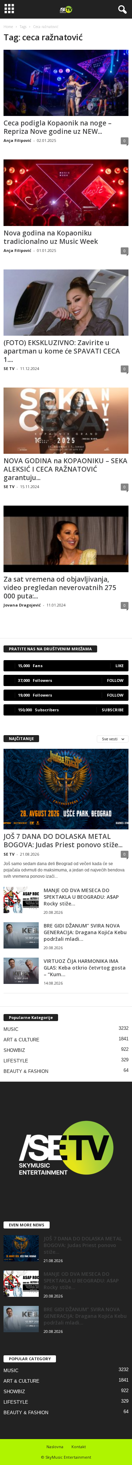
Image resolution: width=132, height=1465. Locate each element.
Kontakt (78, 1446)
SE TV (9, 368)
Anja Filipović (17, 140)
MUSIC (11, 1029)
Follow (115, 680)
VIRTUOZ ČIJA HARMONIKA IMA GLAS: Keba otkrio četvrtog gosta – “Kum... (85, 968)
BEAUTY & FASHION (26, 1071)
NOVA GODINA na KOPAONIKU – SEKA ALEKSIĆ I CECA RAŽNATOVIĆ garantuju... (65, 469)
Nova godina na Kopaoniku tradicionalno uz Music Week (51, 237)
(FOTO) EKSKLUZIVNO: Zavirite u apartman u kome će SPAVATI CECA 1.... (62, 351)
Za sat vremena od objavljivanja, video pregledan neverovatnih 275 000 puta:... (60, 588)
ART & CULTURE (21, 1039)
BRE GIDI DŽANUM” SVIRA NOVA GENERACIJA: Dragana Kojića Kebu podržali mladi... (85, 932)
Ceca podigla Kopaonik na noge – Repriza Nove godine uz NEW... (58, 127)
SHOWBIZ (14, 1050)
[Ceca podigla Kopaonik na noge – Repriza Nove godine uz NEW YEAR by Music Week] (66, 83)
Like (119, 665)
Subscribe (113, 709)
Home (8, 26)
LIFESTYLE (16, 1060)
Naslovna (54, 1446)
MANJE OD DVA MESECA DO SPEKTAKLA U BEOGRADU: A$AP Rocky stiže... (81, 897)
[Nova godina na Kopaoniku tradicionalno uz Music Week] (66, 192)
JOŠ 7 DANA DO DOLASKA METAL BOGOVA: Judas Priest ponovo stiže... (63, 840)
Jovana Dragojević (22, 605)
